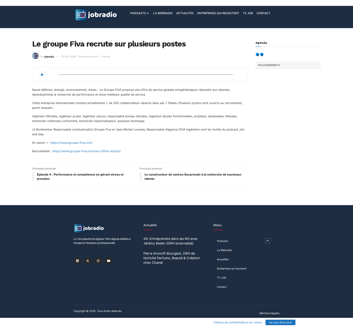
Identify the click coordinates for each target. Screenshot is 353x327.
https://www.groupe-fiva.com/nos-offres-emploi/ (86, 151)
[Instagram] (98, 261)
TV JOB (248, 13)
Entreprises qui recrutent (218, 13)
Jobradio (49, 56)
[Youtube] (109, 261)
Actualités (185, 13)
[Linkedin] (77, 261)
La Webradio (163, 13)
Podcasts (138, 13)
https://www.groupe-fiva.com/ (72, 142)
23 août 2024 (68, 56)
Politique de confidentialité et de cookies (237, 322)
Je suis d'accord (280, 322)
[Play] (42, 74)
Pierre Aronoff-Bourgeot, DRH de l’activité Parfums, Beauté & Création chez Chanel (171, 258)
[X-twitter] (88, 261)
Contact (263, 13)
